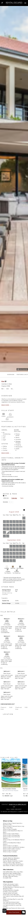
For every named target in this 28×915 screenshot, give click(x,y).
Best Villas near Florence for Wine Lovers (13, 908)
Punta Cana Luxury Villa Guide (11, 894)
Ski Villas (5, 876)
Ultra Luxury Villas (17, 872)
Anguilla (5, 858)
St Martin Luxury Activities (10, 891)
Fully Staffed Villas (7, 872)
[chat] (23, 912)
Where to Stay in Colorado (10, 851)
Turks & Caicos (19, 865)
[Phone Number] (2, 3)
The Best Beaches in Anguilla (10, 890)
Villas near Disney (12, 876)
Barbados (16, 858)
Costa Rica (15, 861)
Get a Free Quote (14, 912)
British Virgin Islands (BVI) (9, 859)
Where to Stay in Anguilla (9, 829)
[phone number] (2, 3)
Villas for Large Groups (9, 875)
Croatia (20, 861)
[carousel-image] (11, 773)
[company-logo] (13, 3)
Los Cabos (5, 864)
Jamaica (17, 862)
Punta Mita (12, 864)
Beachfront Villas (7, 873)
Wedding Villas (16, 873)
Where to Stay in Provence (10, 850)
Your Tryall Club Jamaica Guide (11, 902)
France (4, 862)
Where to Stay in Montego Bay (11, 835)
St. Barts (9, 384)
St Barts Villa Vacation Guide (10, 884)
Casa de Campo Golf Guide (10, 893)
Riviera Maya (19, 864)
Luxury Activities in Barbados (10, 885)
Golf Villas (18, 875)
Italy (13, 862)
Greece (9, 862)
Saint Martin (6, 865)
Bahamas (10, 858)
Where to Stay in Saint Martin (10, 833)
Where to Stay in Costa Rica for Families (13, 847)
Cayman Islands (7, 861)
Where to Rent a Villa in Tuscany (11, 848)
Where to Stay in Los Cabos (10, 845)
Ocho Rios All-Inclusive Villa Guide (11, 903)
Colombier (4, 384)
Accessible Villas (7, 878)
